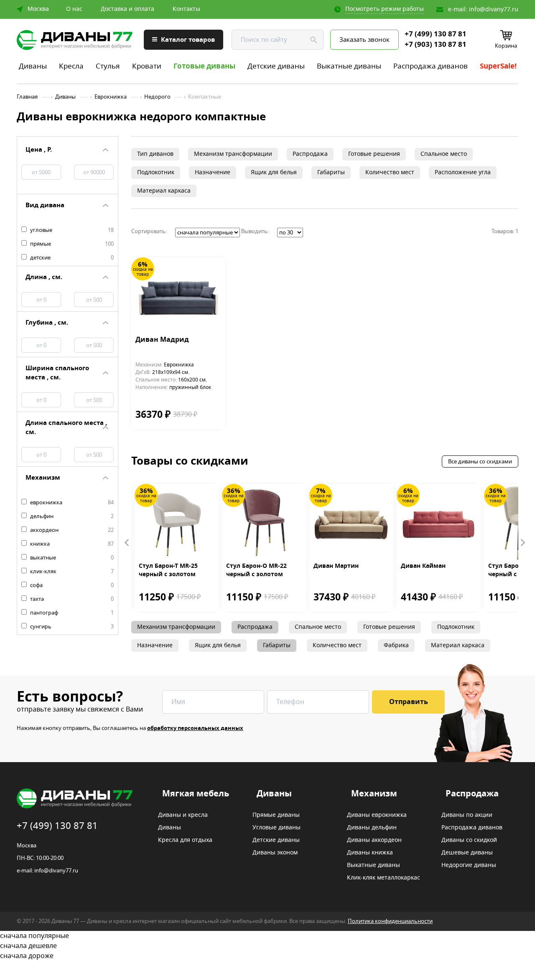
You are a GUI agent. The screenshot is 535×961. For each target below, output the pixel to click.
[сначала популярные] (267, 936)
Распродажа (310, 154)
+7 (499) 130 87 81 (435, 34)
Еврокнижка (110, 97)
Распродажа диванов (430, 66)
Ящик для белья (274, 172)
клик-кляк (71, 571)
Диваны (33, 66)
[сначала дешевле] (267, 946)
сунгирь (71, 626)
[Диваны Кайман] (439, 523)
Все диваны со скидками (480, 461)
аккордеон (71, 530)
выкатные (71, 558)
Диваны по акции (466, 815)
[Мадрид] (178, 296)
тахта (71, 599)
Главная (27, 97)
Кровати (146, 66)
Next (522, 543)
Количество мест (389, 172)
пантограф (71, 613)
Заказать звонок (364, 39)
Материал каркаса (164, 190)
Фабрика (396, 645)
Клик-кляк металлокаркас (383, 878)
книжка (71, 544)
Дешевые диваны (467, 853)
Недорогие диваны (468, 865)
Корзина (506, 46)
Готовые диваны (204, 66)
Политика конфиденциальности (390, 921)
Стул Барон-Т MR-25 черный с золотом (168, 570)
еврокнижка (71, 502)
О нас (74, 9)
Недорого (157, 97)
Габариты (331, 172)
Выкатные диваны (349, 66)
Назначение (212, 172)
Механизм (374, 794)
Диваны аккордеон (374, 840)
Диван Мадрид (162, 340)
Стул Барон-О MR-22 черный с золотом (256, 570)
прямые (71, 244)
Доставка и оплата (127, 9)
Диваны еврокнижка (377, 815)
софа (71, 585)
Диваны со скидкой (469, 840)
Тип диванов (155, 154)
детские (71, 258)
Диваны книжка (370, 853)
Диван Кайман (423, 566)
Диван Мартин (336, 566)
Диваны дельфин (372, 827)
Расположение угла (463, 172)
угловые (71, 230)
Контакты (186, 9)
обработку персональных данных (195, 728)
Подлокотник (155, 172)
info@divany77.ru (493, 9)
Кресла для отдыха (185, 840)
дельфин (71, 516)
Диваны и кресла (183, 815)
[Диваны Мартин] (351, 523)
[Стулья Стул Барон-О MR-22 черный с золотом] (264, 523)
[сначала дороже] (267, 956)
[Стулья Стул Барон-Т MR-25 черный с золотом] (177, 523)
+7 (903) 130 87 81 (435, 45)
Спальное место (443, 154)
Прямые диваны (276, 815)
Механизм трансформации (233, 154)
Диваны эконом (275, 853)
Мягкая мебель (195, 794)
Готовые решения (374, 154)
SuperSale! (498, 66)
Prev (127, 543)
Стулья (108, 66)
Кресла (71, 66)
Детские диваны (276, 66)
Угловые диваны (276, 827)
